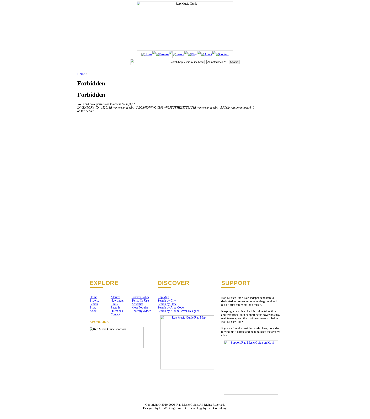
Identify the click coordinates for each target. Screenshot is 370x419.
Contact (115, 314)
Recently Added (141, 311)
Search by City (167, 300)
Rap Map (163, 297)
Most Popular (140, 307)
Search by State (167, 304)
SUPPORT (236, 283)
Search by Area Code (171, 307)
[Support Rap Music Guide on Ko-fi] (251, 393)
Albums (115, 297)
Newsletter (117, 300)
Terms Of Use (140, 300)
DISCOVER (173, 283)
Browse (94, 300)
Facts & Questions (117, 309)
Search (94, 304)
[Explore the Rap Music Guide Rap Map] (187, 368)
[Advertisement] (273, 91)
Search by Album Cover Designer (178, 311)
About (93, 311)
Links (114, 304)
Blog (93, 307)
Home (81, 74)
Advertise (137, 304)
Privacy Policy (140, 297)
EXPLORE (104, 283)
